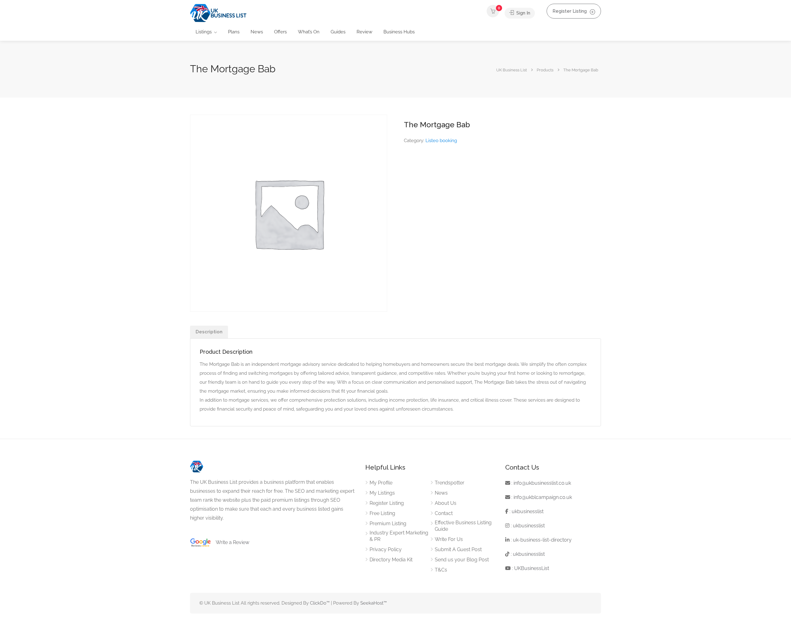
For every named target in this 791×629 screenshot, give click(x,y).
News (257, 32)
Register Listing (569, 11)
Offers (280, 32)
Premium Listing (388, 523)
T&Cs (441, 570)
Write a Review (230, 542)
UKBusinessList (531, 568)
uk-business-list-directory (542, 540)
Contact (444, 513)
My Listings (382, 493)
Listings (204, 32)
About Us (445, 503)
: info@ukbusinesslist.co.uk (540, 483)
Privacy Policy (386, 549)
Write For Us (449, 539)
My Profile (381, 483)
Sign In (522, 13)
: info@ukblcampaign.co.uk (541, 497)
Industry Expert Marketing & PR (399, 536)
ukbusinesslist (528, 511)
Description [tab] (209, 332)
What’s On (308, 32)
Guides (338, 32)
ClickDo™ (320, 603)
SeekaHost (371, 603)
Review (364, 32)
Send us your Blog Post (462, 560)
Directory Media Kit (391, 560)
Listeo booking (441, 140)
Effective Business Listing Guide (463, 526)
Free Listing (382, 513)
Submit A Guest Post (458, 549)
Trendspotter (449, 483)
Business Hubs (399, 32)
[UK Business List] (218, 13)
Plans (233, 32)
